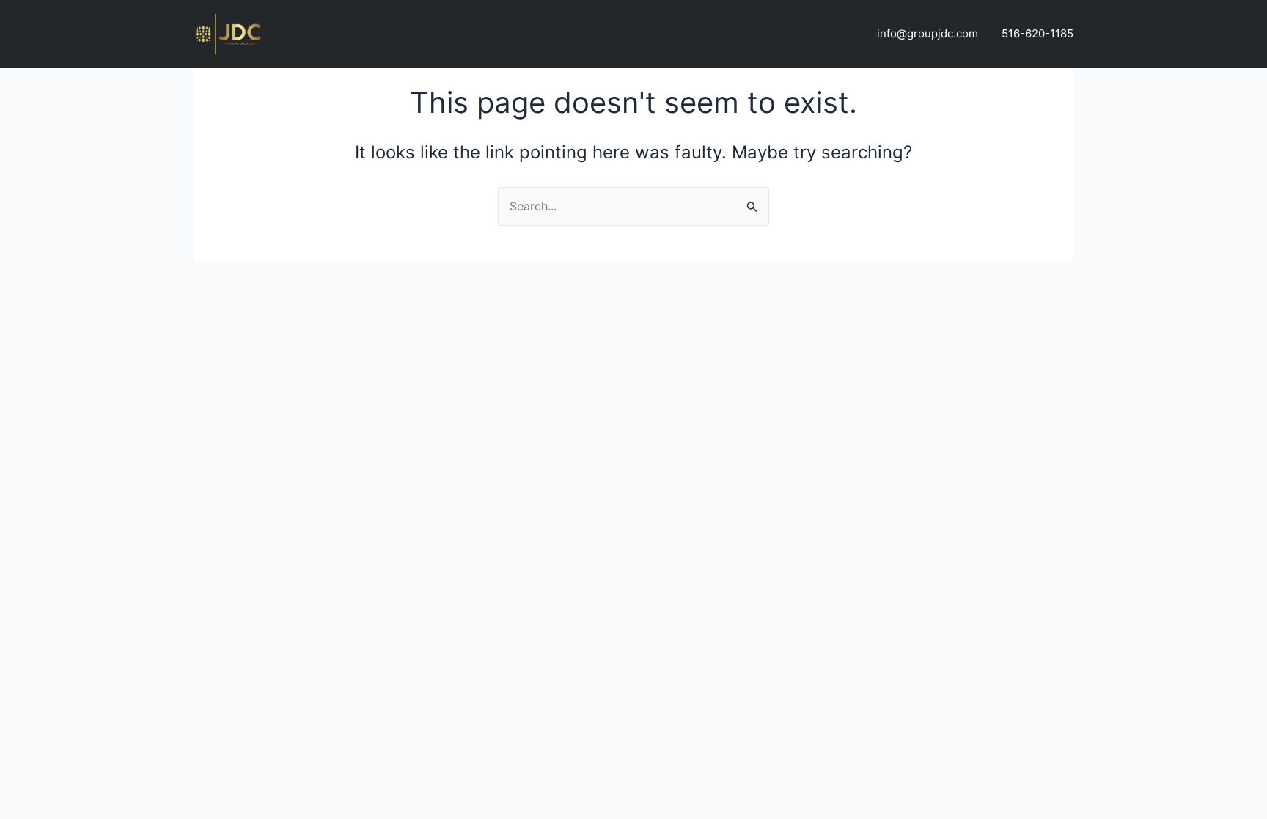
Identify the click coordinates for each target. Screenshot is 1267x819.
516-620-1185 (1037, 33)
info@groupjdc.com (927, 33)
